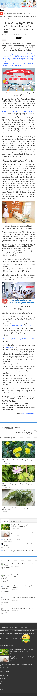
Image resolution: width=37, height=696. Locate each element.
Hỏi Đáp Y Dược (4, 675)
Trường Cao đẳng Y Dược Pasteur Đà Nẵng (18, 111)
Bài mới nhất (5, 521)
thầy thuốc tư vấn (14, 630)
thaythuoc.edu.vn (28, 413)
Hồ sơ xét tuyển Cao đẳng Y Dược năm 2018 (18, 339)
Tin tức (2, 684)
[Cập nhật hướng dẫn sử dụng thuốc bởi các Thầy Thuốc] (18, 4)
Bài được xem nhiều (16, 521)
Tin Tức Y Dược (12, 16)
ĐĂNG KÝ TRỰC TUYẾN (21, 326)
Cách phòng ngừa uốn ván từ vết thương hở (22, 608)
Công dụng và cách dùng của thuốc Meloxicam (12, 427)
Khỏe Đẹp (2, 678)
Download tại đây (10, 347)
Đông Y (2, 689)
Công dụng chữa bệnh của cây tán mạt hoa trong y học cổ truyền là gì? (21, 650)
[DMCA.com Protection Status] (26, 638)
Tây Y (2, 681)
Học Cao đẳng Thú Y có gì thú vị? (12, 539)
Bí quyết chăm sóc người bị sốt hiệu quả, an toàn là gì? (17, 13)
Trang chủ (2, 16)
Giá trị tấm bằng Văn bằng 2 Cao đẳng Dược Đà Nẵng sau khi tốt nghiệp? (24, 432)
